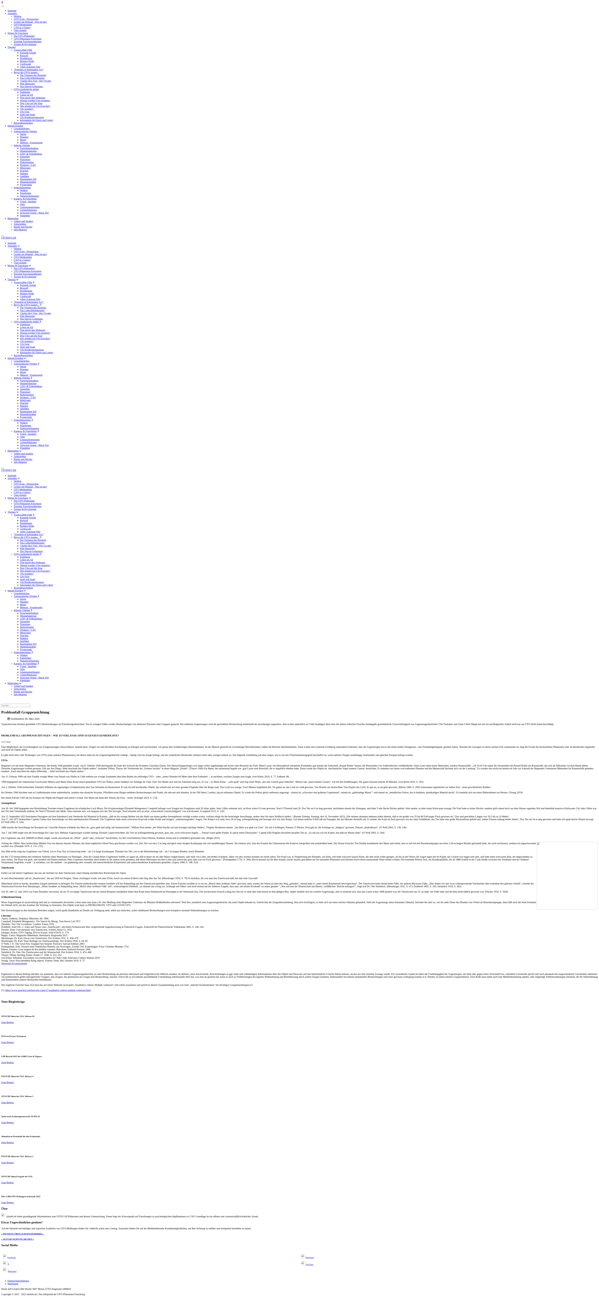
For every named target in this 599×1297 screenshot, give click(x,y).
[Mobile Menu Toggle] (2, 6)
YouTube (309, 1264)
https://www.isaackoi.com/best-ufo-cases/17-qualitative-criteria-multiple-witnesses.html (48, 990)
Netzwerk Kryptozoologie (14, 963)
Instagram (310, 1257)
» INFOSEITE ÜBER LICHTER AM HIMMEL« (22, 1234)
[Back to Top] (2, 2)
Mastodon (12, 1271)
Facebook (11, 1257)
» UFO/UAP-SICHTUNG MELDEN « (17, 1239)
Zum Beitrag (7, 1022)
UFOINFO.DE (8, 237)
